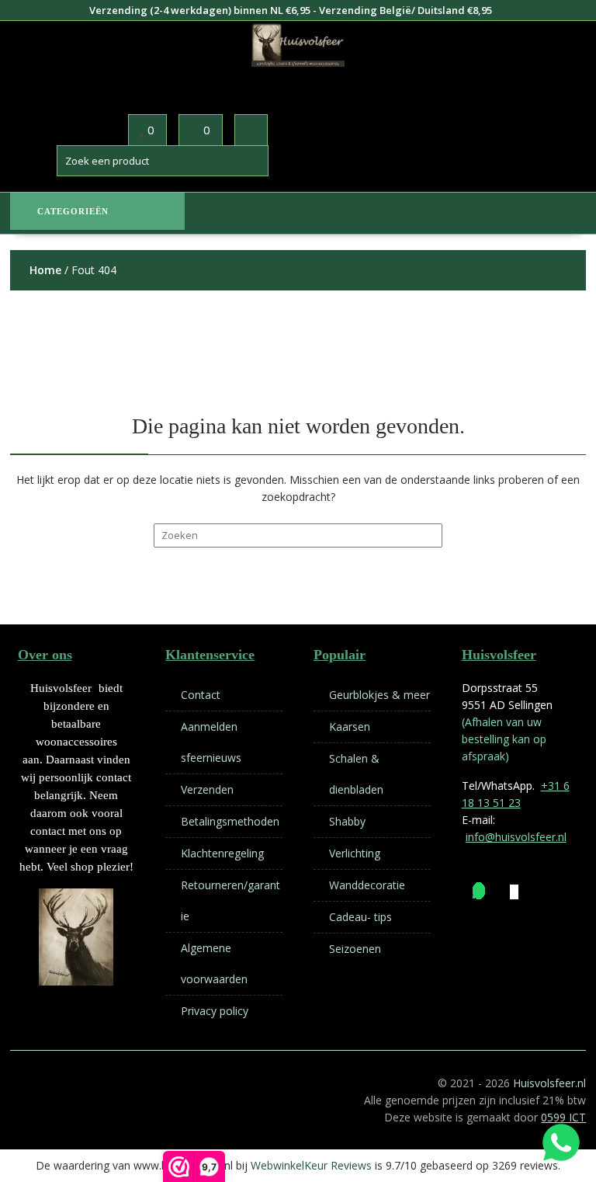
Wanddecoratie (367, 885)
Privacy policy (214, 1010)
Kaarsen (349, 726)
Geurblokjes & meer (379, 694)
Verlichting (354, 853)
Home (45, 269)
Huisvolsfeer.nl (549, 1083)
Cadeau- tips (360, 916)
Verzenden (207, 789)
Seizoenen (355, 948)
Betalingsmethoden (230, 821)
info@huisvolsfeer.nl (516, 836)
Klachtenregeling (222, 853)
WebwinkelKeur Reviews (311, 1165)
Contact (200, 694)
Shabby (347, 821)
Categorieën (73, 211)
